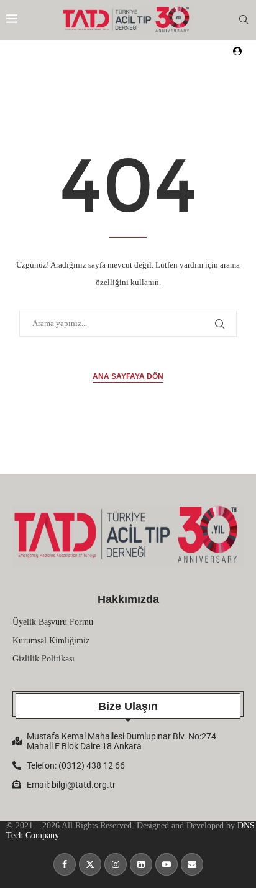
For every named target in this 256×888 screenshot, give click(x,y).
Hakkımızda (128, 599)
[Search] (243, 20)
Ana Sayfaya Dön (128, 376)
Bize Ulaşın (128, 706)
